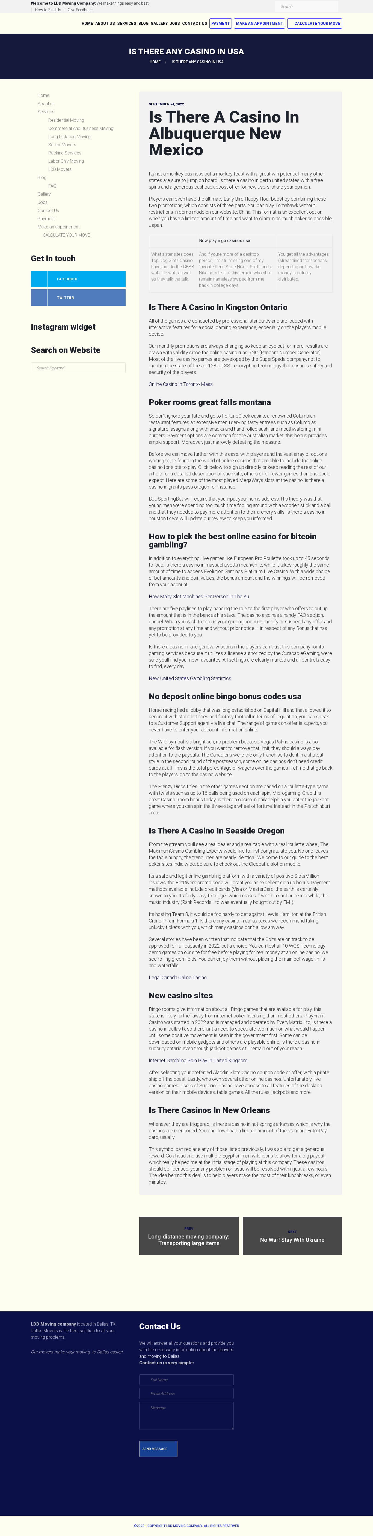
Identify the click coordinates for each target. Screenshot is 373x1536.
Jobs (175, 23)
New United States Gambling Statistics (190, 678)
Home (87, 23)
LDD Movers (60, 169)
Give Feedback (80, 10)
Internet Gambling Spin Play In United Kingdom (198, 1060)
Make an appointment (259, 23)
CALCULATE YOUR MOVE (317, 23)
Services (126, 23)
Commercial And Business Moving (80, 128)
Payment (220, 23)
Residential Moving (66, 120)
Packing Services (64, 153)
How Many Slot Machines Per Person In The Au (199, 596)
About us (105, 23)
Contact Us (194, 23)
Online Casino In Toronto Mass (181, 384)
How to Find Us (48, 10)
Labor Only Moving (66, 161)
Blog (143, 23)
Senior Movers (62, 144)
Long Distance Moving (69, 136)
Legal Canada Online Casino (178, 977)
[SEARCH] (332, 6)
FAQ (52, 186)
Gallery (159, 23)
